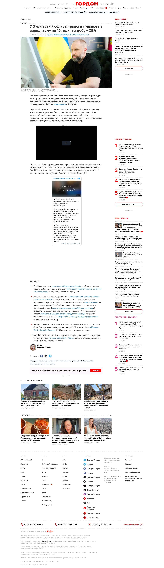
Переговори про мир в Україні (75, 12)
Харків (65, 476)
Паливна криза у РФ (53, 12)
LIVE (91, 8)
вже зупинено (90, 302)
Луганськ (66, 488)
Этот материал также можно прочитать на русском (69, 34)
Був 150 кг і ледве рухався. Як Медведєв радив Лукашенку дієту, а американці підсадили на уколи (130, 194)
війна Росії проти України (85, 361)
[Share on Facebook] (41, 356)
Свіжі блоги (121, 19)
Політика (24, 464)
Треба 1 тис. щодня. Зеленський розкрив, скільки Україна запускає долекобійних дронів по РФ (128, 271)
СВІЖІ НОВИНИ (121, 218)
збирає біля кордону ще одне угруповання (78, 316)
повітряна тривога (36, 364)
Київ (64, 460)
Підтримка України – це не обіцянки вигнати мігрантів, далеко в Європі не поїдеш (129, 60)
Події (29, 19)
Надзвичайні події (27, 493)
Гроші (23, 468)
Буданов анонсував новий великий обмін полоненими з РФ (128, 279)
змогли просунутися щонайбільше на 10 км (72, 308)
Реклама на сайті (131, 468)
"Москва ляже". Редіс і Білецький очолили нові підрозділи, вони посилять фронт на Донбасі (129, 159)
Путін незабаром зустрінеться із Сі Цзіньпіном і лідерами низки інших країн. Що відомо (128, 287)
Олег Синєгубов (49, 364)
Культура (24, 480)
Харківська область (46, 361)
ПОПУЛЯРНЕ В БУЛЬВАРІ (126, 317)
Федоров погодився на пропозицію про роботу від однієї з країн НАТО (132, 305)
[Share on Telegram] (50, 356)
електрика (34, 361)
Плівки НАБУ (114, 12)
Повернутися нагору (131, 524)
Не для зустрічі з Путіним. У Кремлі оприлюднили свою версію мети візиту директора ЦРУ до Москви (130, 182)
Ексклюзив (100, 8)
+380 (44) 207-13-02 (67, 524)
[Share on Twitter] (45, 356)
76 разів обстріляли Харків (61, 338)
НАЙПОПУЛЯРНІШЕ (123, 139)
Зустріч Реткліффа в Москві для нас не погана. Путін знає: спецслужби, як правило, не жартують (129, 49)
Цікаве (23, 501)
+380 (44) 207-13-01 (33, 524)
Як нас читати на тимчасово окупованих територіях (134, 478)
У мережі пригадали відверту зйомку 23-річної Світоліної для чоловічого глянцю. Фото (97, 438)
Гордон (23, 19)
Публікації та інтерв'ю (43, 8)
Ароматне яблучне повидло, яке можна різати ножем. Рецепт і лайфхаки (131, 347)
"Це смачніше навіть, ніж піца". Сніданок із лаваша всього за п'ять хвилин (130, 336)
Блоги (75, 8)
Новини (28, 8)
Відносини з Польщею (97, 12)
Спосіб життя (26, 488)
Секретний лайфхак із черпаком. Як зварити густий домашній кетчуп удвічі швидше (35, 438)
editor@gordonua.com (102, 524)
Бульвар (83, 8)
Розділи (44, 456)
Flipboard (90, 499)
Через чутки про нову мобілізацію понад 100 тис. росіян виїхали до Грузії (127, 296)
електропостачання (61, 361)
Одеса (65, 468)
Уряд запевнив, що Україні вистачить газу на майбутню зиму (128, 263)
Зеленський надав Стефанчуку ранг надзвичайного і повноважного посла (130, 171)
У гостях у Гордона (63, 8)
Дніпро (65, 480)
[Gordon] (87, 4)
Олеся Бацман (93, 490)
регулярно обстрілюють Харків (66, 286)
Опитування (128, 8)
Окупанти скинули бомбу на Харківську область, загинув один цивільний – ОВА (33, 403)
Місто (64, 456)
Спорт (23, 476)
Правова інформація (132, 472)
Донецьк (66, 472)
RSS (88, 503)
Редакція (128, 464)
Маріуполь (67, 484)
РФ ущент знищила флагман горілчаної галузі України (128, 31)
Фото (111, 8)
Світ (22, 472)
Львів (65, 464)
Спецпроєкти (47, 505)
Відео (118, 8)
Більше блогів (128, 68)
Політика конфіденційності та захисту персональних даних (111, 469)
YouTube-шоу (47, 501)
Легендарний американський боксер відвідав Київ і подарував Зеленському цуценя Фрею (131, 147)
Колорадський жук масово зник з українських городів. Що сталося (131, 369)
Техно (23, 484)
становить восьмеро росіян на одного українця (62, 314)
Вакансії (128, 460)
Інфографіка (25, 497)
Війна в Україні (26, 460)
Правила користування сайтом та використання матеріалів (112, 460)
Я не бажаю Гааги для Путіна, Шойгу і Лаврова (127, 23)
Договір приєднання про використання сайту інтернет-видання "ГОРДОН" (112, 479)
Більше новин (129, 311)
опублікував (60, 104)
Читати (95, 370)
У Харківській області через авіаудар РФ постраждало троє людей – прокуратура (65, 403)
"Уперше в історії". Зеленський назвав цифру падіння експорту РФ (128, 238)
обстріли (72, 361)
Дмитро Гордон (93, 460)
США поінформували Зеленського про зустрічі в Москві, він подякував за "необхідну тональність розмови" (128, 246)
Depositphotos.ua (47, 541)
